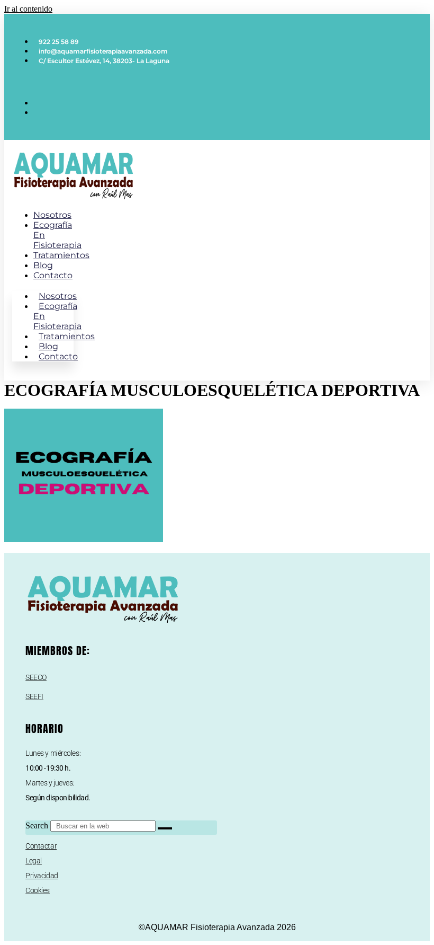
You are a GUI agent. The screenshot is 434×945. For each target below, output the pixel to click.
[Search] (165, 828)
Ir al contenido (28, 8)
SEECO (36, 677)
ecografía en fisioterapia (57, 316)
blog (43, 265)
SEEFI (34, 696)
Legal (33, 860)
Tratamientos (61, 255)
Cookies (37, 890)
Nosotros (52, 215)
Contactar (41, 846)
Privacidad (41, 875)
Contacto (53, 275)
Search (36, 825)
